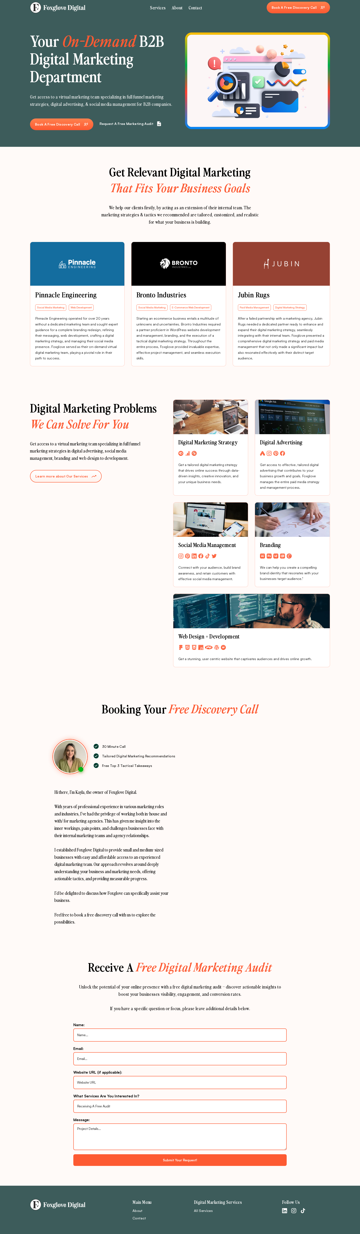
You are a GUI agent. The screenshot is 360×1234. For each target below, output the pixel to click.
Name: (79, 1024)
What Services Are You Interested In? (106, 1096)
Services (158, 7)
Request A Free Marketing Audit (126, 124)
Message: (81, 1119)
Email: (78, 1048)
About (177, 7)
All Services (203, 1211)
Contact (195, 7)
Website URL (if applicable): (97, 1072)
